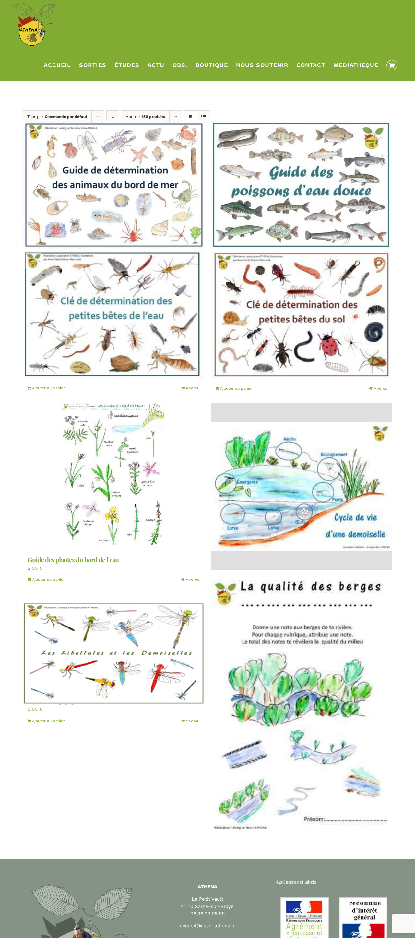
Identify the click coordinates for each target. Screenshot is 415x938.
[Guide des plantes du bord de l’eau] (113, 475)
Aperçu (192, 388)
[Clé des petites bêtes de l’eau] (113, 315)
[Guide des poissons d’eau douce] (301, 185)
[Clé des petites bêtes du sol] (301, 315)
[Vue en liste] (203, 117)
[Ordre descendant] (112, 116)
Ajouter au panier (48, 388)
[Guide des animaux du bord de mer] (113, 185)
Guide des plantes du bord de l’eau (73, 559)
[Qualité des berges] (301, 701)
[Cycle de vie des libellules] (301, 486)
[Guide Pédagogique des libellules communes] (113, 652)
